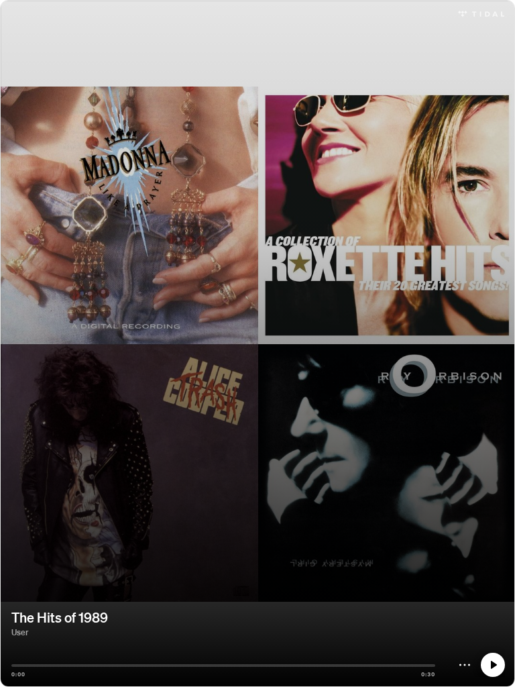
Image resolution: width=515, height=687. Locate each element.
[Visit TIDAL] (481, 12)
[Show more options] (465, 665)
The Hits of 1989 (59, 617)
